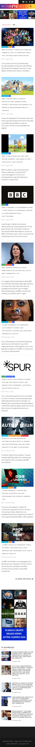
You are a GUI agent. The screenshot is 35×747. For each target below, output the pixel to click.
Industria (25, 435)
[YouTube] (23, 2)
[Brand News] (17, 6)
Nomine (8, 264)
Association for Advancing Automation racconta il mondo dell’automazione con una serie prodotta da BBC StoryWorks (16, 443)
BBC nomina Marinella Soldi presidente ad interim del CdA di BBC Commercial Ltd (16, 270)
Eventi (11, 487)
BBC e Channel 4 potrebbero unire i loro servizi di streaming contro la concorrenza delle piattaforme (17, 212)
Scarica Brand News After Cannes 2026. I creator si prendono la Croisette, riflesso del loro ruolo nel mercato (22, 655)
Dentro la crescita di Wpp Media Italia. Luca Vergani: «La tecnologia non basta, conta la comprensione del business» (22, 686)
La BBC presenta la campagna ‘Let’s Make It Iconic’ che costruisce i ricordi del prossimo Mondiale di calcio (17, 329)
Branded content (14, 435)
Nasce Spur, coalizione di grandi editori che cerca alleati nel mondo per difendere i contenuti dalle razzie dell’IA (16, 384)
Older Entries (23, 579)
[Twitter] (32, 2)
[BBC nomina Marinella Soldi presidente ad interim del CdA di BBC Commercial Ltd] (17, 253)
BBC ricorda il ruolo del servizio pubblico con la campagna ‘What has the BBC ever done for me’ (16, 52)
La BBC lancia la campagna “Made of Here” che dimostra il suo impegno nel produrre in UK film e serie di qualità (17, 549)
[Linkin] (26, 2)
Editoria (9, 376)
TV (13, 47)
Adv (10, 47)
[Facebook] (29, 2)
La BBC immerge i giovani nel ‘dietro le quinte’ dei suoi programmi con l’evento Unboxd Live (16, 495)
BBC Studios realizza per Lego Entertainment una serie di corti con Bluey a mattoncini (17, 159)
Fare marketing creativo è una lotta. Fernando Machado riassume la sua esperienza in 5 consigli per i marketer (22, 700)
